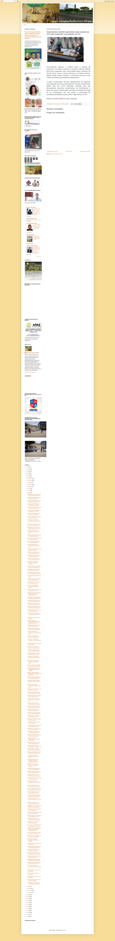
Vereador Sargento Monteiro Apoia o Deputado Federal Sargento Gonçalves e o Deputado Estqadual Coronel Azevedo (33, 35)
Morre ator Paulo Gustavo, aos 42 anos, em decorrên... (34, 836)
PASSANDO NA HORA (31, 223)
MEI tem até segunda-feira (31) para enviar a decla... (34, 539)
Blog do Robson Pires (31, 218)
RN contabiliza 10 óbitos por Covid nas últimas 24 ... (33, 556)
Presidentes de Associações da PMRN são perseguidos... (34, 806)
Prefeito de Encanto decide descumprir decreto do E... (33, 604)
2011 (27, 912)
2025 (27, 469)
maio (28, 492)
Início (24, 24)
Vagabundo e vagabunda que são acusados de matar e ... (34, 495)
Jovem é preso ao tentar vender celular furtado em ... (34, 647)
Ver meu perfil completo (30, 372)
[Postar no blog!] (76, 104)
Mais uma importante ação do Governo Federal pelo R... (34, 677)
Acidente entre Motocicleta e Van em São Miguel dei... (33, 769)
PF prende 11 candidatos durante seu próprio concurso (33, 563)
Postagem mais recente (52, 151)
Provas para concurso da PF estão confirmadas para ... (33, 743)
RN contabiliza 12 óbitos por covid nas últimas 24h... (33, 732)
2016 (27, 902)
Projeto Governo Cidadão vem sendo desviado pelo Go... (34, 847)
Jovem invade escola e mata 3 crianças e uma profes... (34, 833)
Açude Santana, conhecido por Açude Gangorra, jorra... (34, 816)
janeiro (29, 892)
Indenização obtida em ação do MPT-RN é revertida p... (33, 860)
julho (28, 488)
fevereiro (29, 890)
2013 (27, 908)
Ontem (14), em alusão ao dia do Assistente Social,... (34, 729)
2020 (27, 894)
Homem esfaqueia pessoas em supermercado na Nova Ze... (34, 789)
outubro (29, 482)
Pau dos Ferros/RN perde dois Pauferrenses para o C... (34, 735)
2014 (27, 906)
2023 (27, 473)
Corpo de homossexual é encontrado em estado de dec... (33, 700)
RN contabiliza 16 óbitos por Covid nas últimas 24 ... (33, 542)
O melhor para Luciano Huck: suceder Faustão (34, 880)
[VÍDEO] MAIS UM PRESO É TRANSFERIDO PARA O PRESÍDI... (33, 669)
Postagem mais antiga (85, 151)
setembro (29, 484)
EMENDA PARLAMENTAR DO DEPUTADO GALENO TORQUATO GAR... (34, 829)
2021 (27, 477)
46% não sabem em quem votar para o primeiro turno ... (34, 614)
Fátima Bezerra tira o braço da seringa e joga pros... (34, 610)
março (28, 888)
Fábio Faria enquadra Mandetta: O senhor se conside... (33, 840)
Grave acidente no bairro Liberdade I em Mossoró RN (34, 746)
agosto (29, 486)
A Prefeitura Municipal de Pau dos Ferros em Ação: (34, 498)
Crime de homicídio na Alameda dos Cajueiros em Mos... (34, 633)
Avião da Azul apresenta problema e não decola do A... (33, 521)
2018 (27, 898)
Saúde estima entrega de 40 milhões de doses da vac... (34, 601)
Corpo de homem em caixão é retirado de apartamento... (34, 567)
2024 (27, 471)
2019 (27, 896)
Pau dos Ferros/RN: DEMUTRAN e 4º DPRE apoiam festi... (33, 739)
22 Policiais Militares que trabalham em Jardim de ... (34, 803)
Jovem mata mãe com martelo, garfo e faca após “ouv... (34, 696)
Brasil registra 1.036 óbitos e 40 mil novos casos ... (33, 716)
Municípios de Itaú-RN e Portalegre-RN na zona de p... (33, 782)
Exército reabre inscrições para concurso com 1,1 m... (34, 590)
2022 (27, 475)
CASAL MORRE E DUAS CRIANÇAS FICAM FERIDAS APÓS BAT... (33, 761)
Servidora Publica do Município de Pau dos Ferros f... (34, 778)
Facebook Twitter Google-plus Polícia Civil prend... (34, 856)
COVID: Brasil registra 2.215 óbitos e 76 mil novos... (33, 626)
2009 (27, 916)
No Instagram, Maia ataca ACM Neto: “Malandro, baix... (34, 726)
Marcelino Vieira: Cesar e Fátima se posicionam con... (34, 775)
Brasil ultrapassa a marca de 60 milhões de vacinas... (33, 653)
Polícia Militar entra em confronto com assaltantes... (34, 819)
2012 (27, 910)
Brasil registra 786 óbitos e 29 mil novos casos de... (34, 689)
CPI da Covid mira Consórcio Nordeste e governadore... (33, 796)
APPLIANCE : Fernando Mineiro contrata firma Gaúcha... (32, 765)
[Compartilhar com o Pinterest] (81, 104)
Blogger (64, 930)
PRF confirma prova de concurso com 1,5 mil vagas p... (34, 867)
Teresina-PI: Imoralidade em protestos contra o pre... (33, 514)
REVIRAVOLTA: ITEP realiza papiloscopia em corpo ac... (34, 528)
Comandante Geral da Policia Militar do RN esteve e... (34, 579)
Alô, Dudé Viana (30, 234)
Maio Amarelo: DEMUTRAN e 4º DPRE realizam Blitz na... (34, 598)
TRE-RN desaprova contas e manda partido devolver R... (34, 573)
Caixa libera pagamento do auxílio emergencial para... (34, 650)
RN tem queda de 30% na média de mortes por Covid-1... (34, 799)
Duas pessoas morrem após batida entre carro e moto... (34, 693)
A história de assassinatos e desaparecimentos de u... (33, 553)
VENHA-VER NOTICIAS (32, 245)
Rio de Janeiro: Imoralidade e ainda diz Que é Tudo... (34, 511)
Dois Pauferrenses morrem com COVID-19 (33, 722)
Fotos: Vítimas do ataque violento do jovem (32, 822)
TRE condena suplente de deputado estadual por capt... (33, 662)
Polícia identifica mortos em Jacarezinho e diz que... (33, 792)
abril (28, 886)
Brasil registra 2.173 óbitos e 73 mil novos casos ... (33, 582)
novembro (29, 480)
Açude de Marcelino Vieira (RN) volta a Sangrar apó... (34, 786)
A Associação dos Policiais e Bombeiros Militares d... (33, 850)
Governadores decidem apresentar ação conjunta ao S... (33, 546)
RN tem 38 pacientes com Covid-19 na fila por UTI (33, 710)
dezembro (29, 478)
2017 (27, 900)
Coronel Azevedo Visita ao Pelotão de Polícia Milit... (33, 504)
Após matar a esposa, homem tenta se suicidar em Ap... (34, 525)
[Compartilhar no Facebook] (79, 104)
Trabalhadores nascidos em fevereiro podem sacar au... (34, 883)
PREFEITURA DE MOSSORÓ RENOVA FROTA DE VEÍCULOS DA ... (34, 594)
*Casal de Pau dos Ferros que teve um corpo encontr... (34, 508)
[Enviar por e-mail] (74, 104)
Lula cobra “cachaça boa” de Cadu (33, 219)
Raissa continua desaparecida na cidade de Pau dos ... (34, 535)
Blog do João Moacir (31, 207)
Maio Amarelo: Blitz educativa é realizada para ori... (34, 719)
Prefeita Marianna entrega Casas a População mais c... (34, 749)
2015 (27, 904)
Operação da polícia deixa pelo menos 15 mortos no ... (34, 813)
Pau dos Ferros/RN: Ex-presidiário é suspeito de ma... (33, 532)
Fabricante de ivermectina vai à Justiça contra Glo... (34, 549)
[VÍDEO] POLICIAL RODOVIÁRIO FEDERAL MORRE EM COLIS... (33, 622)
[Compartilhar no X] (77, 104)
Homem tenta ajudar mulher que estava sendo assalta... (34, 665)
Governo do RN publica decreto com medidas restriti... (32, 586)
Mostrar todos (39, 256)
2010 (27, 914)
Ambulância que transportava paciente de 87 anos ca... (34, 863)
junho (28, 490)
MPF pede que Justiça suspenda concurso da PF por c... (33, 686)
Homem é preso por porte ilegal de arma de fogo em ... (34, 629)
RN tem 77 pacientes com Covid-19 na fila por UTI (33, 559)
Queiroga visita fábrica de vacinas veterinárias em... (33, 636)
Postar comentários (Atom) (57, 154)
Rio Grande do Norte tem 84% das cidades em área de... (34, 825)
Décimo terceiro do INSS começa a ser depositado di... (33, 657)
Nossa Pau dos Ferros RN (32, 352)
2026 (27, 467)
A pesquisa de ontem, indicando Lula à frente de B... (33, 756)
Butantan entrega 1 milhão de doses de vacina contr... (34, 772)
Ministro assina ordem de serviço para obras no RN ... (34, 703)
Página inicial (69, 151)
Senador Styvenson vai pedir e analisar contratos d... (34, 517)
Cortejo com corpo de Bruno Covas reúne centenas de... (34, 713)
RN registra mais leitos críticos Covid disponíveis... (34, 809)
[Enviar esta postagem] (72, 103)
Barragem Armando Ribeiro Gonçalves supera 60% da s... (34, 681)
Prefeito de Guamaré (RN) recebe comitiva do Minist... (34, 707)
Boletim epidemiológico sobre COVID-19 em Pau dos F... (34, 501)
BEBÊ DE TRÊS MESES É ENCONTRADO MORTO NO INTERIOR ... (34, 674)
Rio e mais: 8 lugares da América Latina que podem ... (34, 640)
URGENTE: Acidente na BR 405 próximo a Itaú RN (33, 570)
